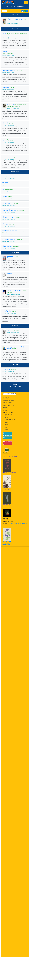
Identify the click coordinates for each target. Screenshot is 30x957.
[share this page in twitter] (22, 11)
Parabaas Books (8, 441)
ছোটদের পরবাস (6, 397)
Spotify (15, 523)
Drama (6, 429)
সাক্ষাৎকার (5, 407)
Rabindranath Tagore (8, 400)
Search (6, 437)
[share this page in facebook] (27, 11)
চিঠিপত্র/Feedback (8, 435)
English (5, 411)
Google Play (21, 523)
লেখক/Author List (8, 433)
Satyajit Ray (6, 399)
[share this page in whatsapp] (25, 11)
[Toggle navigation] (26, 2)
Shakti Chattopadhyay (8, 405)
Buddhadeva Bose (7, 402)
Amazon (11, 523)
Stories (6, 421)
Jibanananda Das (7, 404)
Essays (6, 417)
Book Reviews (8, 414)
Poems (6, 422)
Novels (6, 427)
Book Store (6, 444)
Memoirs (7, 416)
